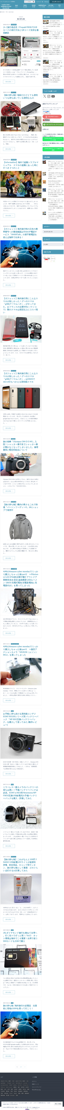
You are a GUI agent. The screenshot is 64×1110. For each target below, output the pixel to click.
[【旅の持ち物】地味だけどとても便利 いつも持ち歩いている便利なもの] (21, 130)
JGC (27, 1081)
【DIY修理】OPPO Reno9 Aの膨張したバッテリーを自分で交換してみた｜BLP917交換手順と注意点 (52, 24)
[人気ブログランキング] (46, 120)
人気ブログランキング (48, 122)
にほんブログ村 (47, 113)
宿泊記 (15, 1089)
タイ (13, 1083)
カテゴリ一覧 (40, 1)
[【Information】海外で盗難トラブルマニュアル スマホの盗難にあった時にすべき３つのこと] (21, 197)
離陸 (23, 1093)
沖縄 (11, 1091)
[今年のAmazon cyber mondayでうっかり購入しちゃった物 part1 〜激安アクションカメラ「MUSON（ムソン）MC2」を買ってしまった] (21, 684)
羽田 (2, 1093)
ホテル (15, 1085)
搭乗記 (20, 1089)
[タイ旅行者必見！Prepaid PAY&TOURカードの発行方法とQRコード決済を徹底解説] (21, 65)
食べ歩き (12, 1095)
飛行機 (34, 5)
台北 (5, 1089)
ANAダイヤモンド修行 (6, 1081)
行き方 (11, 1093)
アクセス (9, 1083)
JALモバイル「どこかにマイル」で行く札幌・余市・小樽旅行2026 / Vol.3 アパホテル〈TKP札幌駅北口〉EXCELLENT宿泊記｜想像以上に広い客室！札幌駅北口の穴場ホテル (52, 51)
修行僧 (22, 1087)
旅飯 (28, 1089)
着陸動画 (20, 1091)
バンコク (25, 1083)
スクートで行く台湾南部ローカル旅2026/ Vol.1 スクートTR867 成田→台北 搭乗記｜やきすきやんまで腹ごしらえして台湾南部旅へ (55, 216)
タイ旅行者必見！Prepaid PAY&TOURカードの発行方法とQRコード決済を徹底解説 (21, 30)
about (16, 5)
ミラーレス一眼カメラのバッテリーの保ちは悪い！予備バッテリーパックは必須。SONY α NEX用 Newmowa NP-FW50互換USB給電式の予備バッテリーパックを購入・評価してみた (20, 792)
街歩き (15, 1093)
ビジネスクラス (4, 1085)
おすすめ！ (3, 1083)
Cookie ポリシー (36, 1107)
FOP (13, 1081)
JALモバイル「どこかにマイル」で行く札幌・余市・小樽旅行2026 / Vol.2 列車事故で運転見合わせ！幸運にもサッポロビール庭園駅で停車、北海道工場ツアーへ (52, 66)
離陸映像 (3, 1095)
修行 (19, 1087)
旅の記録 (25, 5)
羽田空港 (6, 1093)
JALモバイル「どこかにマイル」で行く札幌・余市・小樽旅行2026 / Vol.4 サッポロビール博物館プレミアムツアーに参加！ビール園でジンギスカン (52, 37)
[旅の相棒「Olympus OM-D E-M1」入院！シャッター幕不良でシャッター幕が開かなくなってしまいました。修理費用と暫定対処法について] (21, 475)
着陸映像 (26, 1091)
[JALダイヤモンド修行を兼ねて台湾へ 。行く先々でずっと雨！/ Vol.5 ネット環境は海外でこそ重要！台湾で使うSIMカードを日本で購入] (21, 974)
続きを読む (8, 81)
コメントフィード (36, 1087)
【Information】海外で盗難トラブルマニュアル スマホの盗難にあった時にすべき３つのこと (20, 165)
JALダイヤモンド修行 (20, 1081)
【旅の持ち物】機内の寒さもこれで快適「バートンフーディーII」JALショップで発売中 (20, 507)
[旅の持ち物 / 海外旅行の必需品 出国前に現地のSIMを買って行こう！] (21, 1038)
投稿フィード (35, 1084)
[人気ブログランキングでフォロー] (53, 125)
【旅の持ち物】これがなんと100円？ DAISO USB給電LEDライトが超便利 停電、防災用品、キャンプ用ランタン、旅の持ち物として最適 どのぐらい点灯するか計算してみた (21, 865)
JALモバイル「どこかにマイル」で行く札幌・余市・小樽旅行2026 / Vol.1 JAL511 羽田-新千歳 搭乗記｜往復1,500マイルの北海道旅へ (52, 79)
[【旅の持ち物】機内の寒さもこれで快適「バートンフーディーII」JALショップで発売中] (21, 540)
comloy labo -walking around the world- (6, 6)
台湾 (9, 1089)
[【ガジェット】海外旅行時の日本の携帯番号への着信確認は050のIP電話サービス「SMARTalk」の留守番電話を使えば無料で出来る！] (21, 266)
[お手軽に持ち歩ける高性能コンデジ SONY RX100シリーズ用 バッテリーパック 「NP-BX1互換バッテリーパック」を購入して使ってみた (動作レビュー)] (21, 757)
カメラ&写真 (42, 5)
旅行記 (24, 1089)
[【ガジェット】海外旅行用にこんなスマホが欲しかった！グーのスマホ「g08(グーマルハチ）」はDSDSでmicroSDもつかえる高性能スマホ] (21, 410)
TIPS (59, 5)
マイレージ (25, 1085)
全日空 (27, 1087)
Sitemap (46, 1)
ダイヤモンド (19, 1083)
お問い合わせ (57, 1)
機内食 (7, 1091)
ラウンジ (3, 1087)
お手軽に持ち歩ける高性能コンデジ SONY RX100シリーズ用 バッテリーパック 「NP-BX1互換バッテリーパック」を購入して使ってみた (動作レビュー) (20, 719)
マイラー (20, 1085)
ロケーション (9, 1087)
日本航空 (3, 1091)
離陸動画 (27, 1093)
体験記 (15, 1087)
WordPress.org (36, 1089)
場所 (12, 1089)
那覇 (19, 1093)
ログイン (34, 1081)
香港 (17, 1095)
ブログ (10, 1085)
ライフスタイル (51, 5)
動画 (2, 1089)
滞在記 (15, 1091)
